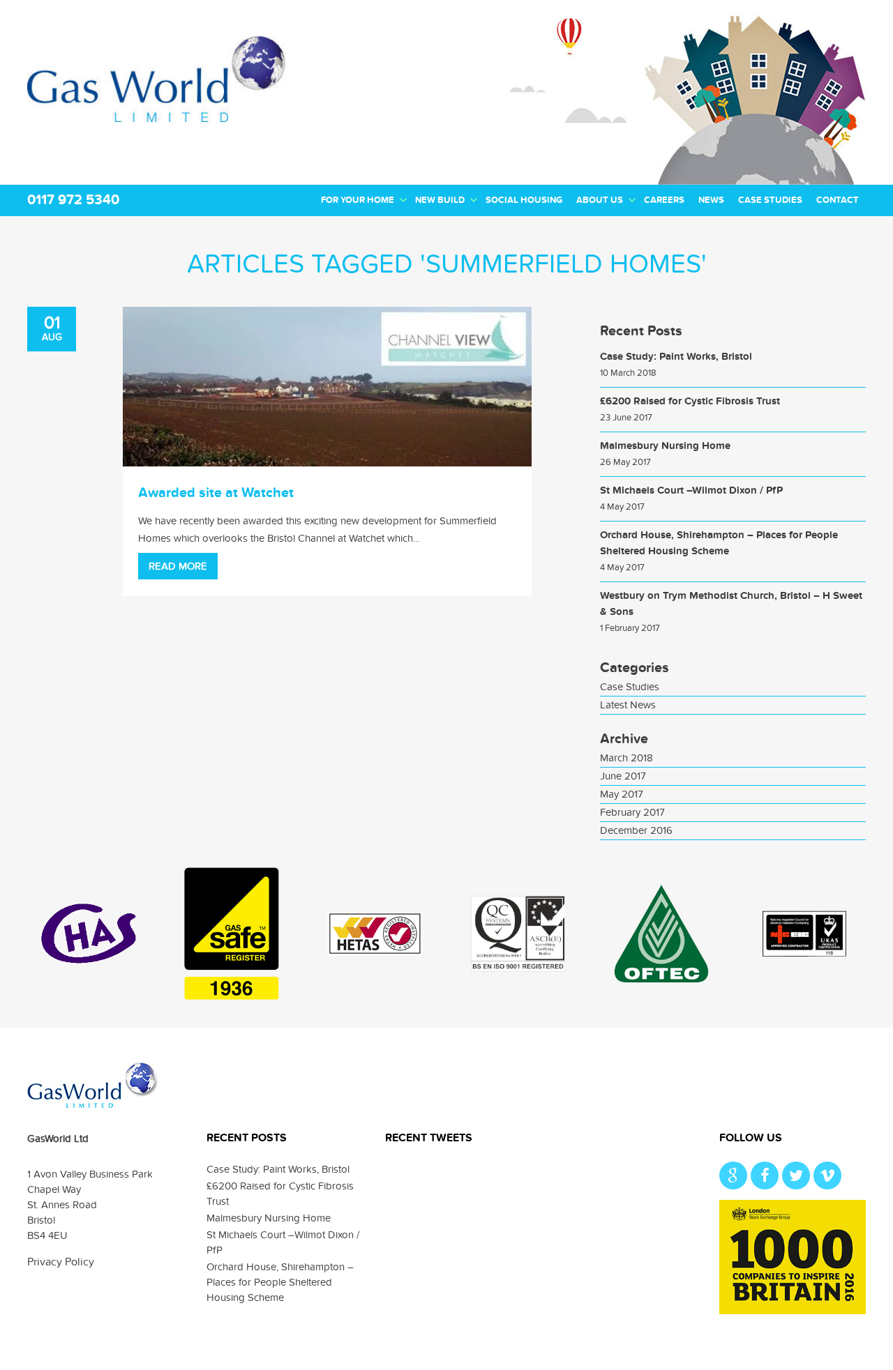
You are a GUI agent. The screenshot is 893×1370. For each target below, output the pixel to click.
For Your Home (357, 200)
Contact (837, 200)
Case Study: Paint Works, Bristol (676, 356)
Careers (664, 200)
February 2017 (632, 812)
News (711, 200)
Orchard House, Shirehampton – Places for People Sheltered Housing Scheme (280, 1282)
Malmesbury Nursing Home (665, 445)
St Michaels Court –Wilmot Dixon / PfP (691, 490)
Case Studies (770, 200)
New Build (440, 200)
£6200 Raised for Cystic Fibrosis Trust (690, 401)
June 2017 (623, 776)
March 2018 (626, 758)
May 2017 (621, 794)
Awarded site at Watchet (216, 493)
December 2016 (636, 830)
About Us (599, 200)
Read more (178, 566)
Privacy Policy (60, 1262)
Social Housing (524, 200)
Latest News (628, 705)
